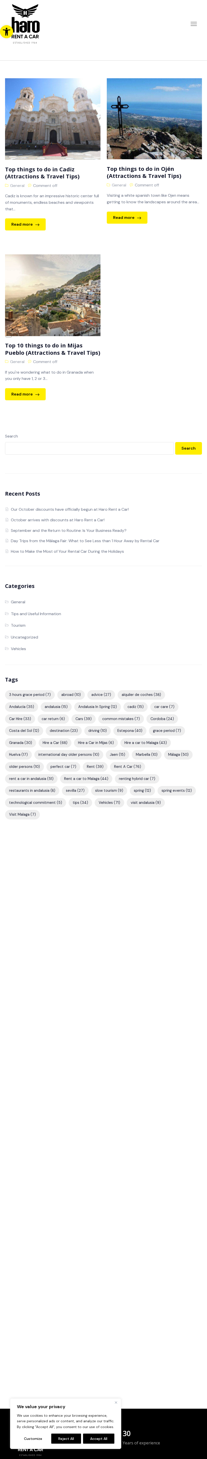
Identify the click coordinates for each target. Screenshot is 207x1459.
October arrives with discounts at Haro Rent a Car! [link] (58, 520)
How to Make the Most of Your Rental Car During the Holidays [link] (67, 551)
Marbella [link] (147, 754)
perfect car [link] (63, 766)
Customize (33, 1438)
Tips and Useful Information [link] (36, 613)
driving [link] (97, 730)
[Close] (116, 1403)
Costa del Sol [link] (24, 730)
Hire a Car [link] (55, 742)
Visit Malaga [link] (22, 814)
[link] (6, 31)
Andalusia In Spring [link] (97, 706)
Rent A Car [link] (127, 766)
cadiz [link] (135, 706)
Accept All (98, 1438)
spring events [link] (177, 790)
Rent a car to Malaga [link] (86, 778)
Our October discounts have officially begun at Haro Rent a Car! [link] (70, 509)
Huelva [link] (18, 754)
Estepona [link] (129, 730)
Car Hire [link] (20, 719)
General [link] (17, 185)
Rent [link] (95, 766)
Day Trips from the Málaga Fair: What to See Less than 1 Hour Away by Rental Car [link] (85, 540)
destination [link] (64, 730)
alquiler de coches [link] (141, 694)
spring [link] (142, 790)
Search (11, 436)
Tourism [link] (18, 625)
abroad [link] (71, 694)
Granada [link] (20, 742)
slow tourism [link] (109, 790)
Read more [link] (22, 224)
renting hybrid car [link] (137, 778)
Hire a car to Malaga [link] (145, 742)
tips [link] (80, 802)
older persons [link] (24, 766)
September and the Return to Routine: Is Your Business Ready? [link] (68, 530)
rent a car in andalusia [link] (31, 778)
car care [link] (164, 706)
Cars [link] (83, 719)
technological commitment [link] (35, 802)
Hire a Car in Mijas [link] (96, 742)
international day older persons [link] (68, 754)
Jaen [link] (117, 754)
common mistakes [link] (121, 719)
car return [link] (53, 719)
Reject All (66, 1438)
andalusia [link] (56, 706)
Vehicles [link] (18, 648)
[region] (65, 1423)
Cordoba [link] (162, 719)
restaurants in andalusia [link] (32, 790)
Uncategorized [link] (24, 637)
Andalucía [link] (21, 706)
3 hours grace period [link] (30, 694)
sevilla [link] (75, 790)
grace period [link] (167, 730)
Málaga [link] (178, 754)
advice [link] (101, 694)
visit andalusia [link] (146, 802)
